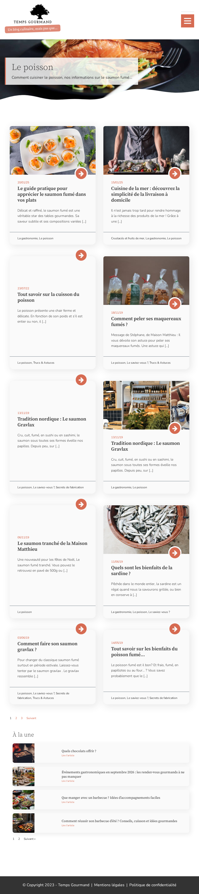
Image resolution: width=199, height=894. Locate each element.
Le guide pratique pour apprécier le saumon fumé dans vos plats (51, 194)
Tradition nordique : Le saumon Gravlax (51, 422)
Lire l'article (68, 755)
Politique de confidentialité (152, 885)
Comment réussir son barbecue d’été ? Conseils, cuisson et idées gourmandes (119, 821)
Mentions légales (109, 885)
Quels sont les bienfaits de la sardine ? (141, 571)
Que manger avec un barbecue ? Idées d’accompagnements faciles (111, 798)
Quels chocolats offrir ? (79, 751)
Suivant (31, 718)
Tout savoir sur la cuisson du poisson (48, 297)
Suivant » (29, 839)
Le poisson (46, 238)
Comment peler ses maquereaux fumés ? (146, 322)
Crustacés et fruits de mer (127, 238)
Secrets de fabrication (70, 487)
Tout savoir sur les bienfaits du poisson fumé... (144, 652)
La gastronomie (27, 238)
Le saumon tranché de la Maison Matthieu (52, 546)
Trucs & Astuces (43, 363)
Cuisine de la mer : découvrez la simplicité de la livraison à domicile (145, 194)
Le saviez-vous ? (137, 363)
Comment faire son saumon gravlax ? (47, 647)
